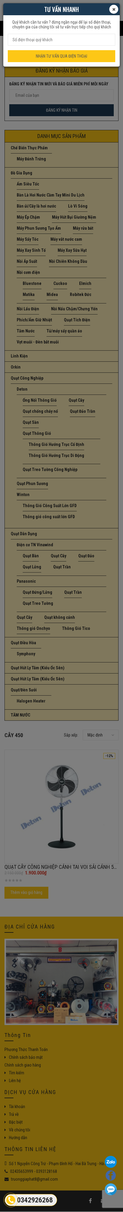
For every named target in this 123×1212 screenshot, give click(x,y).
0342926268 (35, 1200)
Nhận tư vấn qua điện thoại (61, 56)
